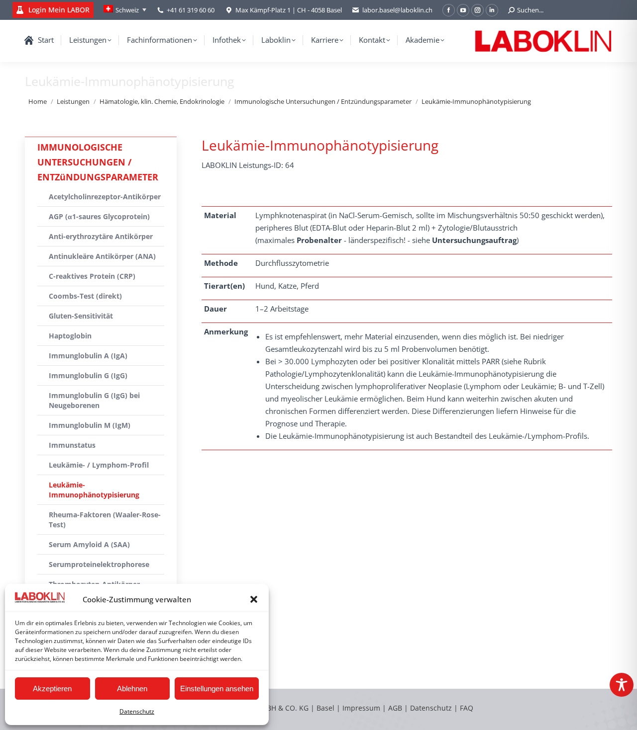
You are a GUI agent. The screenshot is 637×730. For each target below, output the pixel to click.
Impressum (361, 708)
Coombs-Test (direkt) (85, 296)
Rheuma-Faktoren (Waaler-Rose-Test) (105, 519)
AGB (396, 708)
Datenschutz (136, 711)
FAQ (466, 708)
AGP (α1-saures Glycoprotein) (99, 216)
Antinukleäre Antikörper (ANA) (102, 256)
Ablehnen (132, 688)
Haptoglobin (70, 335)
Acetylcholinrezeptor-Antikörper (105, 196)
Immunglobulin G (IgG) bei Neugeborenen (94, 400)
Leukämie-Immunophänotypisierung (94, 489)
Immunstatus (72, 445)
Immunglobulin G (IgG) (88, 375)
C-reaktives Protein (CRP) (92, 276)
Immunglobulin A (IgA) (88, 355)
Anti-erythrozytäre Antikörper (101, 236)
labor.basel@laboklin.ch (397, 9)
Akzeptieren (52, 688)
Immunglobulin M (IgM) (89, 425)
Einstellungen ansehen (216, 688)
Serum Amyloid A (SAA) (89, 544)
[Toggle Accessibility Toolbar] (622, 685)
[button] (254, 599)
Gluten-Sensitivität (81, 316)
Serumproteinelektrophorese (99, 564)
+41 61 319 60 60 (190, 9)
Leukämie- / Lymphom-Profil (99, 465)
